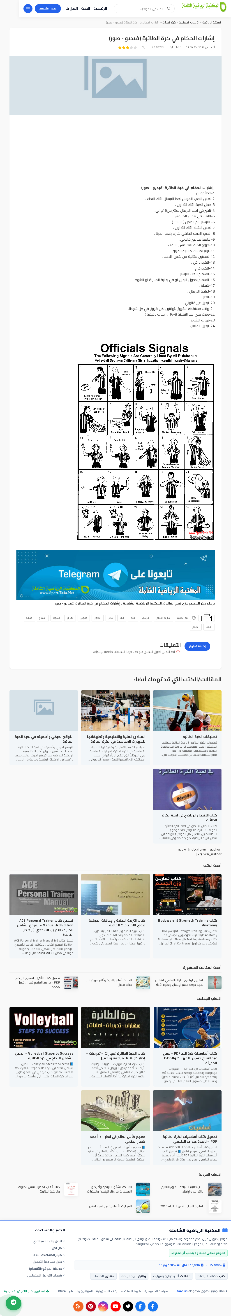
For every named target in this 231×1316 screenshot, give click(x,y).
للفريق (70, 618)
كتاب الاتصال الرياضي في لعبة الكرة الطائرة (189, 817)
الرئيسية (100, 8)
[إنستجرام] (103, 1306)
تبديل (110, 618)
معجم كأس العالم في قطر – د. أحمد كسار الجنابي (117, 1139)
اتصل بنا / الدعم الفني (47, 1241)
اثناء (122, 618)
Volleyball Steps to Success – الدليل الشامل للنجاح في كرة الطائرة (44, 1055)
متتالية (29, 618)
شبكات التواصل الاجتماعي (44, 1275)
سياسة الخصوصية (156, 1291)
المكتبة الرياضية (212, 22)
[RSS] (78, 1306)
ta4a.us (182, 1291)
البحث (85, 8)
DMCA (62, 1291)
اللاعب (209, 627)
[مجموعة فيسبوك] (140, 1306)
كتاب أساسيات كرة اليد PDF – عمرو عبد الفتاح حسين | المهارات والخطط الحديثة (189, 1058)
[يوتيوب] (116, 1306)
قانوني (83, 618)
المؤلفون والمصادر (81, 1291)
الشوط (56, 618)
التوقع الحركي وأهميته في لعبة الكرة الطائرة (44, 739)
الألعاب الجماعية (188, 22)
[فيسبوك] (153, 1306)
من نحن (57, 1247)
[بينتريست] (91, 1306)
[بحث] (169, 8)
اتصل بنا (71, 8)
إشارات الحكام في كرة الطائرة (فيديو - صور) (86, 603)
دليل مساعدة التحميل (47, 1261)
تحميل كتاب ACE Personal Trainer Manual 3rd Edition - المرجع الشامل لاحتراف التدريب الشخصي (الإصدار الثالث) (45, 927)
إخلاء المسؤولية (106, 1291)
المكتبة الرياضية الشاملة (142, 603)
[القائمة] (27, 8)
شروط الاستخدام (131, 1291)
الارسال (146, 618)
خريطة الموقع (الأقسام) (45, 1268)
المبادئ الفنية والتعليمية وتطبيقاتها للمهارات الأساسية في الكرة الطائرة (116, 739)
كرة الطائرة (169, 22)
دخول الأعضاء (47, 8)
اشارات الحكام (164, 618)
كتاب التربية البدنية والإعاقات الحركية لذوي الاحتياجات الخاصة (117, 923)
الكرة (133, 618)
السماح (42, 618)
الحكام (195, 627)
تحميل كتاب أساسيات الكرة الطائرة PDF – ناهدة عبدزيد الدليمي (190, 1139)
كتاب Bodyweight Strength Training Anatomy (187, 923)
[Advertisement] (115, 153)
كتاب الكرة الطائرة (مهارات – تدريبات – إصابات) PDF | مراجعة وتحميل (115, 1055)
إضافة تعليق (197, 646)
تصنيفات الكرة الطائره (200, 736)
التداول (97, 618)
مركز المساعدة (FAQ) (47, 1254)
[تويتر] (128, 1306)
